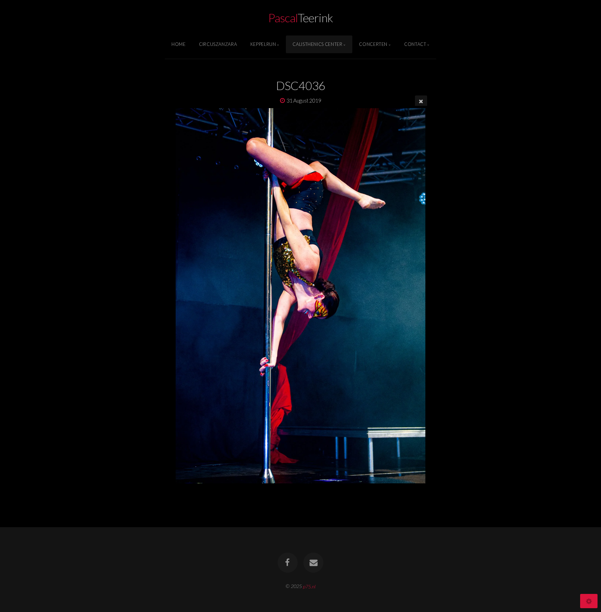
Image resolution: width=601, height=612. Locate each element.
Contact (415, 44)
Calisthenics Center (317, 44)
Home (178, 44)
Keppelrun (263, 44)
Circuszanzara (218, 44)
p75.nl (309, 586)
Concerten (373, 44)
